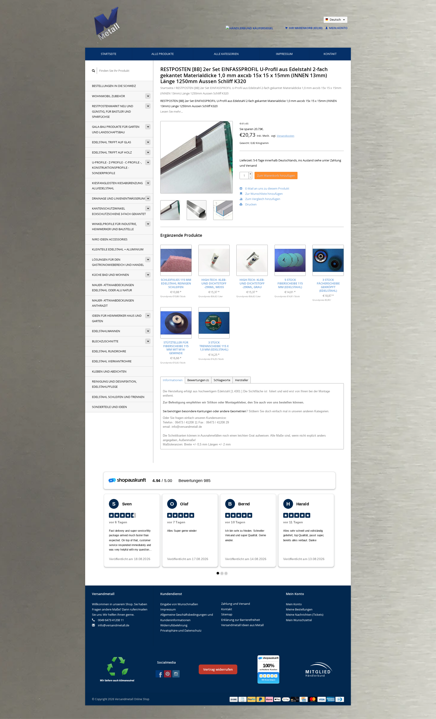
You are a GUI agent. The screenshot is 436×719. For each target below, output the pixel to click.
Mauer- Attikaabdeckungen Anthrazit (113, 303)
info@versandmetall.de (113, 625)
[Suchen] (93, 70)
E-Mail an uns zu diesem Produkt (267, 188)
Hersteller (241, 380)
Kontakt (330, 54)
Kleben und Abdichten (109, 371)
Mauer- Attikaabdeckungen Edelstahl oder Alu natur (113, 287)
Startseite (108, 54)
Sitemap (226, 614)
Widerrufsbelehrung (173, 625)
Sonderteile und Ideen (109, 407)
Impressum (284, 54)
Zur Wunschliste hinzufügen (264, 194)
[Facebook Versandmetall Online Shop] (159, 673)
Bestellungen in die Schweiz (114, 86)
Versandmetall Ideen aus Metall (242, 625)
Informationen (173, 380)
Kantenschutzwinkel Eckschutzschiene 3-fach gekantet (119, 211)
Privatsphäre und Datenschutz (180, 630)
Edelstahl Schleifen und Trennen (118, 397)
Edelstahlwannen (106, 331)
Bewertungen (198, 380)
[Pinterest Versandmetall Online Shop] (167, 673)
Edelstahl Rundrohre (109, 351)
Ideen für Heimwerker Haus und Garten (116, 318)
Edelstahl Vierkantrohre (111, 361)
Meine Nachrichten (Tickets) (304, 615)
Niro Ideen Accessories (109, 239)
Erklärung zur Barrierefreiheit (240, 620)
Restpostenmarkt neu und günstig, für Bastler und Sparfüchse (112, 111)
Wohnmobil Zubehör (108, 96)
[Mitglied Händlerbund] (319, 669)
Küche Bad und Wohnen (110, 275)
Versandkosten (285, 135)
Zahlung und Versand (235, 604)
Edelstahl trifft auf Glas (111, 142)
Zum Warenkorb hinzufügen (276, 175)
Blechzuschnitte (105, 341)
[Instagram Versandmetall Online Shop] (176, 673)
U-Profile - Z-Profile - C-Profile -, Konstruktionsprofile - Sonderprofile (117, 167)
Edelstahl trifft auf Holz (112, 152)
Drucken (251, 204)
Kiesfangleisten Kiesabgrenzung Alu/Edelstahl (117, 185)
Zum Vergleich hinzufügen (262, 199)
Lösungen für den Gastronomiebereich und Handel (118, 262)
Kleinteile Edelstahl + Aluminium (118, 249)
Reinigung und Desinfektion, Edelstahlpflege (114, 384)
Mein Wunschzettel (299, 620)
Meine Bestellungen (299, 609)
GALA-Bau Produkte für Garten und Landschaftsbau (115, 129)
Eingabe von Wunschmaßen (179, 604)
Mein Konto (337, 28)
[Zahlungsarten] (234, 699)
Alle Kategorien (226, 54)
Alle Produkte (162, 54)
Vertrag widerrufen (218, 669)
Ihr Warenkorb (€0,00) (305, 28)
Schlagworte (222, 380)
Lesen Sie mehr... (171, 111)
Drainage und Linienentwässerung (119, 198)
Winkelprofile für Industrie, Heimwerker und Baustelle (114, 226)
